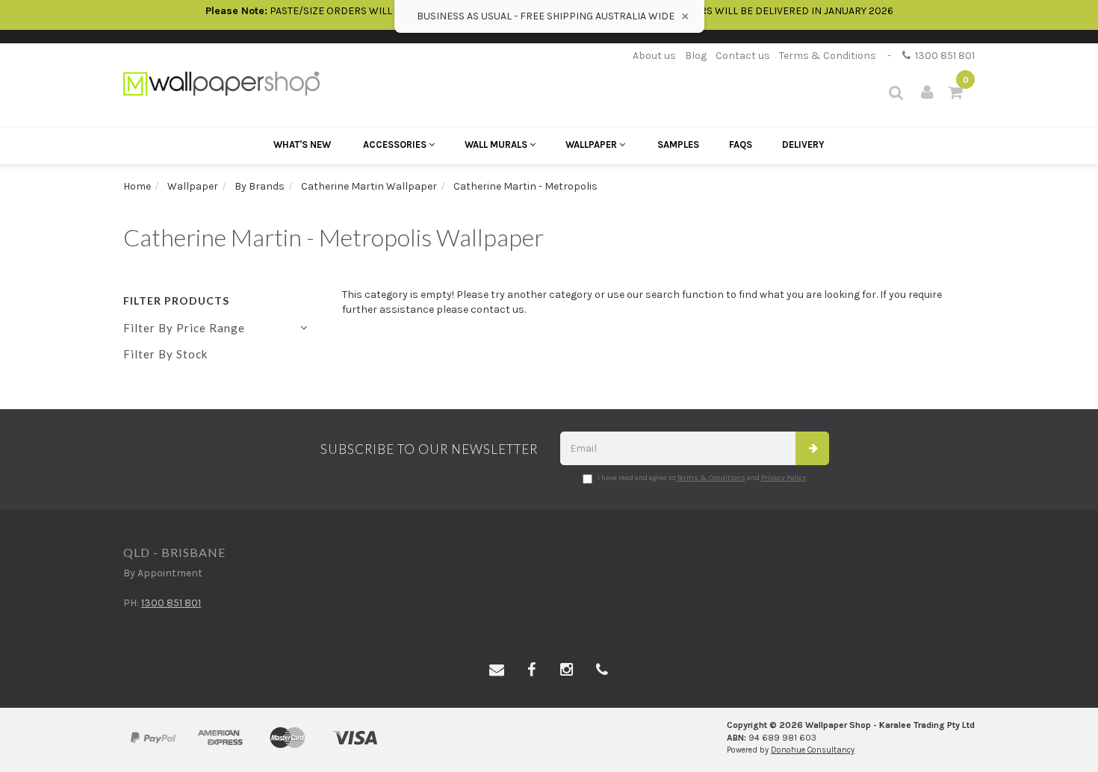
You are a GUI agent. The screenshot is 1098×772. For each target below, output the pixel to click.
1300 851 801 (943, 55)
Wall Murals (497, 144)
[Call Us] (602, 670)
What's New (302, 144)
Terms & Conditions (827, 55)
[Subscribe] (812, 448)
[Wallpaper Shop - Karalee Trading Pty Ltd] (221, 82)
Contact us (743, 55)
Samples (678, 144)
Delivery (803, 144)
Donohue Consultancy (812, 750)
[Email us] (497, 670)
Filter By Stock (165, 354)
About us (654, 55)
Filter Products (176, 300)
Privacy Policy (783, 477)
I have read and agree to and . (702, 477)
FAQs (740, 144)
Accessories (396, 144)
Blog (696, 55)
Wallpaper (592, 144)
